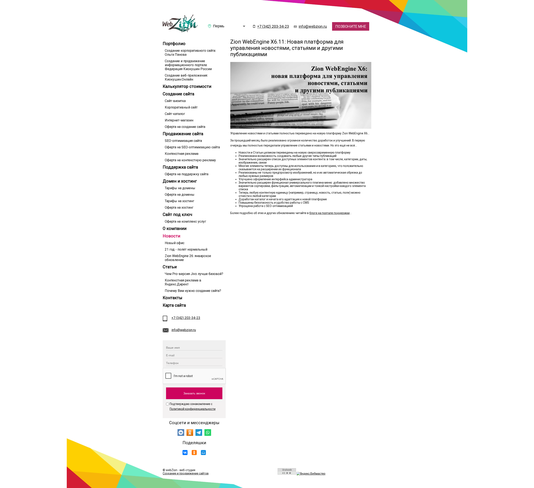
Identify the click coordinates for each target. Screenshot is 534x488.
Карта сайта (174, 305)
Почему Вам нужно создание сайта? (193, 291)
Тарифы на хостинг (179, 201)
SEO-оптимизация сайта (183, 141)
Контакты (172, 297)
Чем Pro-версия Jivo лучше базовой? (194, 274)
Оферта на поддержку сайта (186, 174)
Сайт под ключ (177, 214)
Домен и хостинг (180, 181)
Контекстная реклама (181, 154)
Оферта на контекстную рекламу (190, 160)
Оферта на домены (179, 195)
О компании (174, 228)
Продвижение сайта (183, 133)
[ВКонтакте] (185, 452)
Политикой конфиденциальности (192, 409)
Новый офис (174, 243)
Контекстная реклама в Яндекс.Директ (183, 282)
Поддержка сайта (180, 167)
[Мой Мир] (203, 452)
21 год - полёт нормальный (186, 249)
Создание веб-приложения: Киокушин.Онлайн (186, 77)
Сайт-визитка (175, 101)
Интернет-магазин (179, 120)
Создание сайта (178, 93)
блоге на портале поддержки (329, 213)
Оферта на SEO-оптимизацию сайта (192, 147)
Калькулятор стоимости (187, 86)
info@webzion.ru (313, 26)
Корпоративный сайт (181, 107)
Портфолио (174, 43)
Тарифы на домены (180, 188)
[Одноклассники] (194, 452)
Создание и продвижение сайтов (186, 473)
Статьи (170, 266)
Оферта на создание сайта (185, 127)
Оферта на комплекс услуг (185, 221)
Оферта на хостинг (179, 207)
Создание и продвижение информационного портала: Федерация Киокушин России (188, 65)
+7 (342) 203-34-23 (273, 26)
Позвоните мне (350, 26)
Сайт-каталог (175, 114)
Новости (171, 235)
